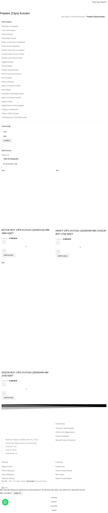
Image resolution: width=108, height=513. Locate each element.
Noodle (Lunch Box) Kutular (12, 58)
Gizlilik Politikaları (62, 436)
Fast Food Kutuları (78, 17)
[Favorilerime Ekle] (10, 225)
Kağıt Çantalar (7, 101)
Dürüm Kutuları (7, 34)
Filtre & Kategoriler (11, 159)
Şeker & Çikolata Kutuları (11, 86)
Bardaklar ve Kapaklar (10, 26)
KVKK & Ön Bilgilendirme (65, 432)
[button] (9, 255)
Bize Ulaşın (60, 474)
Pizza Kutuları (7, 78)
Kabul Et (17, 493)
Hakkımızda (60, 466)
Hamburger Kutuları (9, 38)
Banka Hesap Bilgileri (64, 478)
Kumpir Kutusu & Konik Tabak (13, 54)
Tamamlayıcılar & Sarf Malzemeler (14, 117)
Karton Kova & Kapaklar (11, 46)
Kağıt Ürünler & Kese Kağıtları (13, 105)
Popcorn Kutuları (8, 82)
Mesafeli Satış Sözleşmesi (65, 440)
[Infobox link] (18, 415)
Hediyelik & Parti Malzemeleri (13, 94)
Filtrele (7, 140)
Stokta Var (5, 155)
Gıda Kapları (6, 90)
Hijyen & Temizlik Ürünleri (11, 97)
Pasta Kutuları (7, 66)
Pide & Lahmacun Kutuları (11, 74)
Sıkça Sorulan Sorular (64, 470)
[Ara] (89, 2)
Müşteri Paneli (7, 466)
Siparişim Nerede (8, 478)
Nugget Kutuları (7, 62)
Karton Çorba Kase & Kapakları (13, 42)
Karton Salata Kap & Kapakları (13, 50)
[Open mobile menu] (2, 2)
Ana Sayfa (65, 17)
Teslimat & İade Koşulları (65, 428)
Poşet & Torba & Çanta (10, 113)
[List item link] (27, 448)
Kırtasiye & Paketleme (10, 109)
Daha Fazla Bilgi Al (6, 493)
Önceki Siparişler (8, 470)
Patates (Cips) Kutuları (10, 70)
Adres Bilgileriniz (8, 474)
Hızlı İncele (4, 225)
